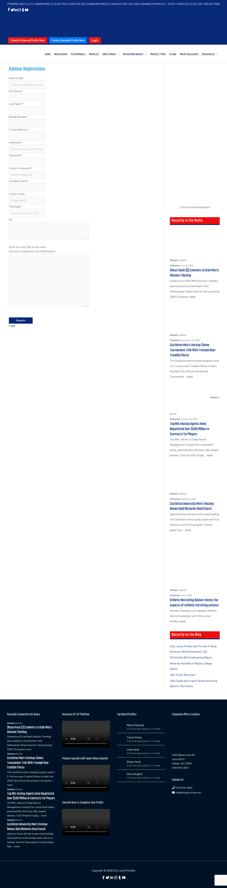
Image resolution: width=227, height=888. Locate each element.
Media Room (60, 54)
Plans (172, 54)
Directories (109, 54)
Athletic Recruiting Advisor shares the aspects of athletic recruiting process (194, 602)
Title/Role (15, 206)
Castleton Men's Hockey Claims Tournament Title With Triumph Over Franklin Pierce (192, 350)
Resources (208, 54)
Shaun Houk (134, 761)
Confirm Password (20, 168)
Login (95, 40)
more (193, 296)
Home (48, 54)
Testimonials (78, 54)
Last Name (16, 104)
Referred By (16, 78)
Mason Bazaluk (135, 725)
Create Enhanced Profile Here (28, 40)
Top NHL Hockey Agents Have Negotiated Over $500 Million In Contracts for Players (189, 429)
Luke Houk (133, 749)
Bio (11, 219)
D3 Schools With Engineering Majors (191, 657)
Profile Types (158, 54)
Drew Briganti (135, 774)
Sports (183, 260)
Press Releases (189, 54)
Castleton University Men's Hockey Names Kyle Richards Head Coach (192, 506)
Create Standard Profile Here (68, 40)
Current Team (17, 194)
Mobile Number (18, 117)
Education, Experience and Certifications (32, 251)
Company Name (18, 181)
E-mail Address (18, 129)
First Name (16, 91)
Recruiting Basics (133, 54)
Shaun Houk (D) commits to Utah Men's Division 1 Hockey (194, 272)
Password (15, 155)
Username (15, 142)
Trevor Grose (134, 737)
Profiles (94, 54)
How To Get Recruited (182, 674)
